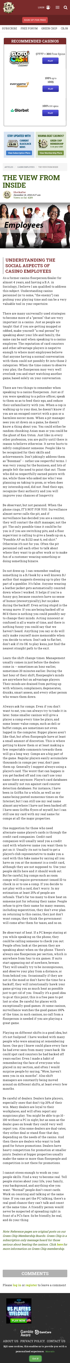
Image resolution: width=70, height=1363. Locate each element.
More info (50, 1351)
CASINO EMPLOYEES (25, 167)
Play (50, 60)
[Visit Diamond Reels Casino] (18, 1313)
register (31, 1285)
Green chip (49, 28)
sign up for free (35, 20)
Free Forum (29, 28)
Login (41, 7)
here (60, 1244)
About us (10, 1341)
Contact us (56, 1341)
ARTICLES (8, 167)
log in (17, 1285)
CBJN (64, 28)
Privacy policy (32, 1341)
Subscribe (9, 28)
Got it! (35, 1358)
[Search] (65, 7)
